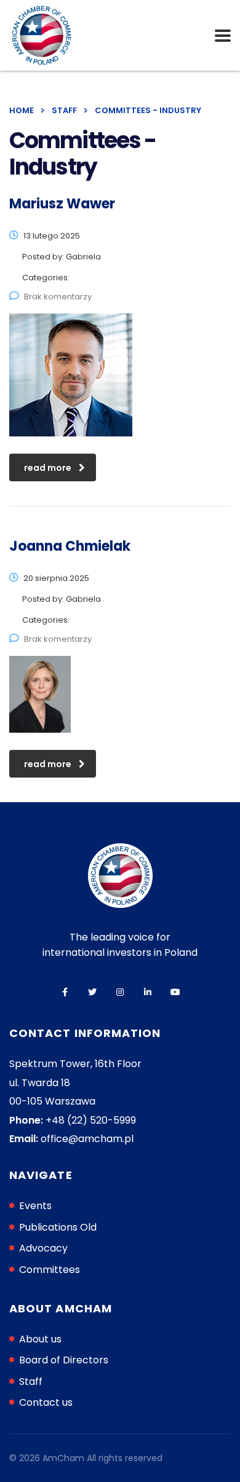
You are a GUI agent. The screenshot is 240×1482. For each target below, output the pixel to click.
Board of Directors (63, 1360)
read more (47, 468)
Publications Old (58, 1227)
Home (21, 110)
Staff (30, 1381)
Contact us (46, 1402)
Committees (49, 1270)
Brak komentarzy (58, 296)
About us (40, 1339)
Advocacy (43, 1248)
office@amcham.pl (87, 1139)
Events (35, 1206)
